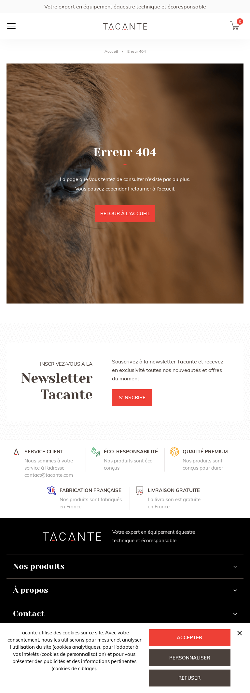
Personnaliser (189, 658)
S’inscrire (132, 397)
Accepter (189, 637)
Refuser (189, 678)
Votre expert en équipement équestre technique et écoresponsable (125, 6)
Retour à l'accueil (125, 213)
